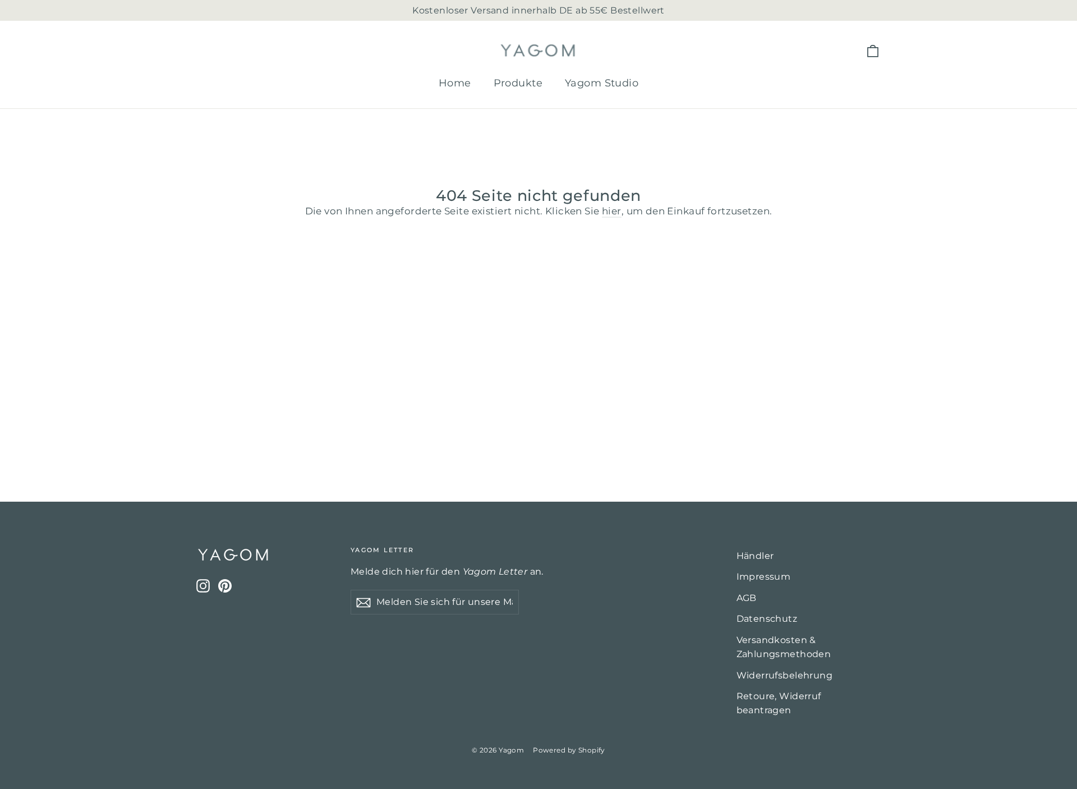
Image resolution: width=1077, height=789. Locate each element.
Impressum (764, 576)
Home (455, 83)
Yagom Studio (601, 83)
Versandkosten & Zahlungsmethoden (784, 647)
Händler (755, 556)
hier (612, 211)
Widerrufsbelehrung (785, 675)
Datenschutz (767, 618)
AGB (747, 598)
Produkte (518, 83)
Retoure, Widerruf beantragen (779, 703)
